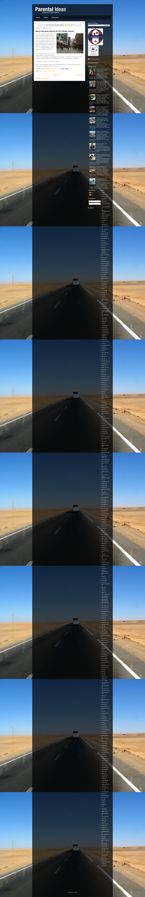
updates (103, 811)
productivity (104, 665)
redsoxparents (105, 692)
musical (103, 580)
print (103, 664)
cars (103, 294)
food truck (104, 423)
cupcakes (104, 349)
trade (103, 801)
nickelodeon (104, 611)
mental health (105, 562)
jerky (103, 521)
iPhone (103, 517)
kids (103, 530)
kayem (103, 526)
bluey (103, 259)
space (103, 762)
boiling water (105, 265)
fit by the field (105, 418)
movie (103, 578)
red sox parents (105, 685)
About (46, 17)
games (103, 441)
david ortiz (104, 352)
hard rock (104, 474)
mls (102, 566)
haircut (103, 466)
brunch (103, 276)
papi (103, 630)
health (103, 483)
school (103, 726)
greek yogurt (105, 461)
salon (103, 722)
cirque (103, 306)
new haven (104, 605)
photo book (104, 653)
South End (104, 760)
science (103, 728)
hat (102, 479)
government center (104, 456)
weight (103, 827)
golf (102, 454)
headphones (104, 481)
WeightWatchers (106, 831)
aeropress (104, 196)
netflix (103, 592)
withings (103, 845)
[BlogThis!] (63, 69)
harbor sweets (105, 471)
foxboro (103, 431)
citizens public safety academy (105, 311)
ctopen (103, 347)
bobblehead (104, 261)
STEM (103, 778)
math (103, 554)
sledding (104, 745)
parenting (104, 631)
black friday (104, 244)
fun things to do (105, 438)
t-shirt (103, 786)
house (103, 502)
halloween (104, 469)
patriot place (104, 642)
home (103, 492)
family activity (105, 397)
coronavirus (104, 341)
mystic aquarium (106, 584)
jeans (38, 40)
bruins (103, 274)
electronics (104, 386)
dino (103, 373)
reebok (103, 695)
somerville (104, 758)
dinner (103, 371)
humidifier (104, 504)
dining (103, 369)
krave (103, 532)
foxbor (103, 429)
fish (102, 416)
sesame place (105, 735)
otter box (104, 628)
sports (103, 773)
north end (104, 615)
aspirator (104, 224)
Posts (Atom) (45, 78)
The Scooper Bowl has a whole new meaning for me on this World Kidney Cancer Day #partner (102, 83)
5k (102, 192)
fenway (103, 411)
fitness (103, 420)
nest (103, 590)
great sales (38, 47)
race (103, 673)
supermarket (105, 784)
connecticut (104, 332)
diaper (103, 365)
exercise (104, 389)
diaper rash (104, 367)
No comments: (54, 68)
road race (104, 713)
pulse (103, 669)
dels (103, 358)
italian (103, 519)
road (103, 711)
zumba (103, 865)
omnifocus (104, 622)
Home (38, 17)
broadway (104, 272)
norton (103, 617)
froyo (103, 435)
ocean (103, 620)
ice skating (104, 510)
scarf (103, 724)
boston (41, 71)
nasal (103, 589)
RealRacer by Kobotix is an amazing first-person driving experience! (103, 156)
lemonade (104, 539)
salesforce (104, 720)
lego (103, 536)
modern (103, 568)
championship (105, 299)
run (102, 715)
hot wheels (104, 501)
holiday (103, 487)
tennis (103, 793)
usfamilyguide (105, 813)
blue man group (105, 254)
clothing (103, 318)
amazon (103, 201)
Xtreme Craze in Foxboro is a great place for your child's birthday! (103, 70)
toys (103, 799)
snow (103, 754)
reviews (103, 704)
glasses (103, 450)
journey (103, 523)
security (103, 733)
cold (103, 323)
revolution (104, 706)
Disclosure (55, 17)
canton (103, 285)
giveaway (104, 448)
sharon (103, 741)
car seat (103, 290)
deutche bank (105, 362)
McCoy (103, 559)
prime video (104, 662)
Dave (92, 192)
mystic (103, 582)
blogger (103, 252)
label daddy (104, 534)
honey (103, 499)
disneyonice (104, 378)
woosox (103, 846)
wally (103, 822)
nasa (103, 587)
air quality (104, 198)
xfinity (103, 860)
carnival (103, 292)
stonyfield (104, 780)
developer (104, 363)
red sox (103, 680)
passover (104, 640)
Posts (91, 201)
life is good (104, 541)
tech (103, 789)
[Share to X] (64, 69)
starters (103, 776)
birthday (103, 242)
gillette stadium (105, 445)
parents (103, 633)
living (103, 545)
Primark (103, 660)
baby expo (104, 233)
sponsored (104, 769)
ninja (103, 613)
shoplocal (104, 743)
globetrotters (105, 452)
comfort (103, 327)
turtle (103, 804)
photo (103, 651)
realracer (104, 677)
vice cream (104, 816)
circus (103, 304)
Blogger (75, 892)
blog (103, 247)
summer (103, 782)
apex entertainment (105, 210)
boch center (104, 263)
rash (103, 675)
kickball (103, 528)
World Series (105, 858)
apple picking (105, 215)
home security (105, 494)
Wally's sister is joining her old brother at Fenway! (102, 95)
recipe (103, 678)
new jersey (104, 607)
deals (103, 354)
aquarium (104, 216)
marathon (104, 549)
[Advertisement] (96, 875)
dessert (103, 360)
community (104, 329)
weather (103, 825)
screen (103, 731)
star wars (104, 775)
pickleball (104, 654)
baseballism (104, 238)
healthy (103, 485)
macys (53, 71)
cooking (103, 339)
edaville (103, 384)
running (103, 716)
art (102, 222)
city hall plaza (105, 314)
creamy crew (105, 345)
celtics (103, 298)
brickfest (104, 270)
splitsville (104, 765)
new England (105, 594)
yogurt (103, 863)
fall (102, 393)
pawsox (103, 646)
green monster (105, 463)
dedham (103, 356)
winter (103, 838)
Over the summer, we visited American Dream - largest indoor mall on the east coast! (102, 119)
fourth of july (105, 427)
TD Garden (104, 788)
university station (104, 809)
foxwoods (104, 433)
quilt (103, 671)
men (103, 561)
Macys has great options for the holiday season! (55, 31)
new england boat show (105, 600)
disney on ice (105, 376)
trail (102, 802)
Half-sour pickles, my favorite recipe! (101, 144)
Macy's (37, 34)
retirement (104, 702)
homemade (104, 497)
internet (103, 515)
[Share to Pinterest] (68, 69)
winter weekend (105, 840)
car (102, 288)
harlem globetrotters (105, 477)
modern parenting (104, 571)
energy (103, 387)
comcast (104, 325)
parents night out (106, 635)
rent (102, 697)
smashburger (105, 749)
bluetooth (104, 257)
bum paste (104, 281)
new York (104, 609)
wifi (102, 836)
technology (104, 791)
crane (103, 343)
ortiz (103, 626)
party (103, 638)
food (103, 422)
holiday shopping (47, 71)
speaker (103, 763)
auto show (104, 229)
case (103, 296)
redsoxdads (104, 688)
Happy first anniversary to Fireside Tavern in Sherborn (103, 132)
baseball (104, 236)
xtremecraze (105, 862)
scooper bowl (105, 729)
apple (103, 213)
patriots (103, 644)
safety (103, 718)
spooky (103, 771)
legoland (104, 538)
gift (102, 443)
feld (102, 409)
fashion (103, 405)
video (103, 818)
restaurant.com (105, 699)
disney (103, 374)
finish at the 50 (105, 413)
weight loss (104, 829)
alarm (103, 200)
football (103, 425)
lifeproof (103, 543)
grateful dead (105, 459)
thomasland (104, 795)
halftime (103, 468)
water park (104, 823)
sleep (103, 747)
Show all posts (68, 25)
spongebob (104, 767)
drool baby (104, 380)
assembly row (105, 226)
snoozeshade (105, 752)
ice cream (104, 508)
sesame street (105, 738)
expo (103, 391)
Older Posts (79, 75)
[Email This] (61, 69)
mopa (103, 576)
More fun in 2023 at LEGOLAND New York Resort (101, 180)
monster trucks (105, 573)
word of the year (105, 851)
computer (104, 331)
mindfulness (104, 564)
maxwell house (105, 556)
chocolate (104, 303)
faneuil (103, 402)
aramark (103, 218)
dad (102, 350)
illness (103, 512)
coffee (103, 321)
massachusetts (105, 551)
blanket (103, 246)
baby (103, 231)
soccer (103, 756)
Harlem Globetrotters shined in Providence (101, 167)
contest (103, 337)
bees (103, 240)
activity (103, 194)
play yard (104, 658)
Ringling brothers (106, 708)
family (103, 395)
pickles (103, 656)
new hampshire (105, 602)
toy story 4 (104, 797)
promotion (104, 667)
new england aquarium (105, 597)
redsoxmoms (105, 690)
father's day (104, 407)
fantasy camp (105, 404)
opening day (104, 624)
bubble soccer (105, 278)
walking (103, 820)
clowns (103, 320)
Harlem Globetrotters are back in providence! (102, 107)
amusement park (106, 206)
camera (103, 283)
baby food (104, 234)
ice (102, 506)
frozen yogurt (105, 436)
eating (103, 382)
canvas (103, 286)
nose (103, 618)
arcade (103, 220)
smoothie (104, 750)
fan (102, 400)
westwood (104, 834)
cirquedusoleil (105, 308)
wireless (103, 843)
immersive (104, 513)
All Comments (93, 203)
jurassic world (105, 525)
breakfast (104, 269)
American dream (106, 203)
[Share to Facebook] (66, 69)
